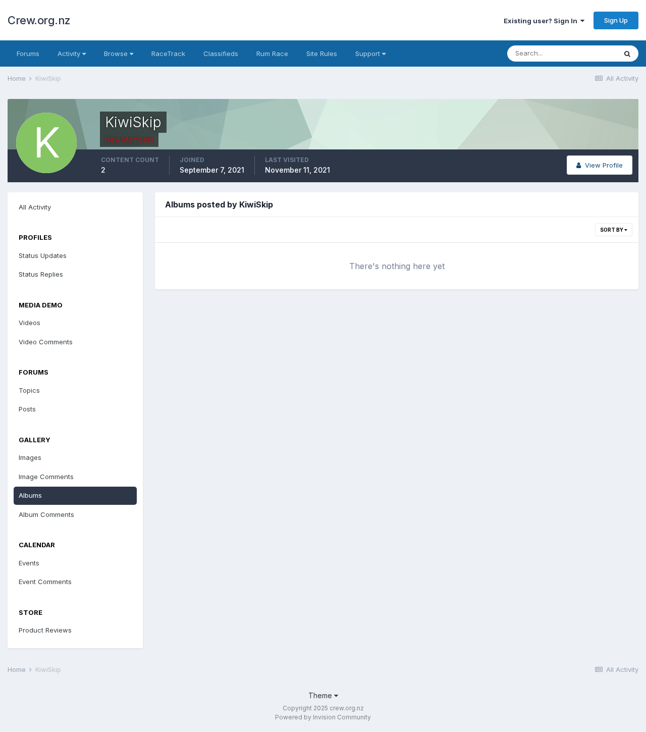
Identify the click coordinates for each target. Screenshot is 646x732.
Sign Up (616, 20)
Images (30, 457)
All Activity (35, 207)
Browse (117, 53)
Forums (28, 53)
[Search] (627, 53)
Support (368, 53)
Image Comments (46, 477)
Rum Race (272, 53)
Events (29, 563)
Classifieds (220, 53)
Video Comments (46, 342)
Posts (27, 409)
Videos (29, 323)
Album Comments (46, 514)
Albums (30, 495)
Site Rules (321, 53)
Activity (70, 53)
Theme (321, 695)
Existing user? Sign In (542, 21)
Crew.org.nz (39, 20)
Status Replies (41, 274)
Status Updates (43, 255)
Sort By (612, 230)
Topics (29, 390)
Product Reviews (45, 630)
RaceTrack (168, 53)
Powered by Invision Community (323, 717)
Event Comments (45, 582)
